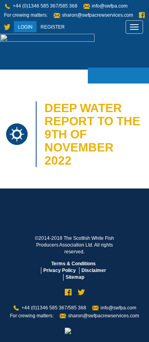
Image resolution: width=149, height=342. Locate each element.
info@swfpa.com (110, 6)
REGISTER (53, 27)
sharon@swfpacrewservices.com (97, 15)
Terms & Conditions (73, 263)
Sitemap (75, 277)
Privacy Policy (59, 270)
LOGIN (25, 27)
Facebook (142, 15)
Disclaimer (93, 270)
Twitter (7, 27)
